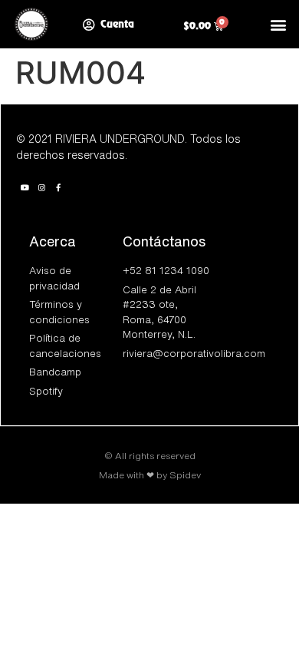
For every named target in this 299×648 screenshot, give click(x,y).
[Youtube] (24, 187)
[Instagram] (41, 187)
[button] (278, 24)
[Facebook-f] (58, 187)
